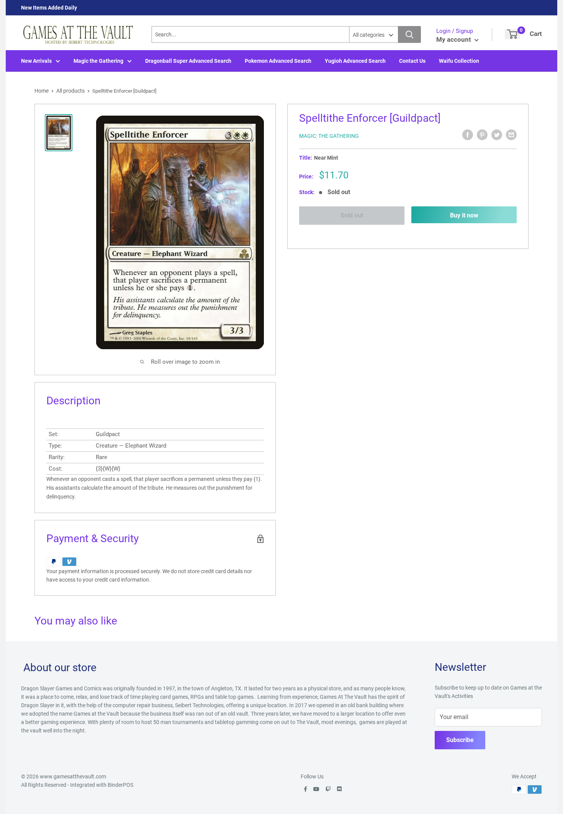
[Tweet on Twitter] (496, 134)
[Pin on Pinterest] (482, 134)
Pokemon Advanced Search (278, 61)
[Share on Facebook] (467, 134)
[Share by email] (511, 134)
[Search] (409, 34)
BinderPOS (120, 785)
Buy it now (464, 215)
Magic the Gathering (98, 61)
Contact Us (412, 61)
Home (41, 91)
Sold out (351, 215)
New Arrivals (36, 61)
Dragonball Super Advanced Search (188, 61)
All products (70, 91)
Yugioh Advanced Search (355, 61)
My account (454, 39)
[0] (512, 34)
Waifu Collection (459, 61)
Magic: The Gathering (329, 136)
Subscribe (460, 740)
